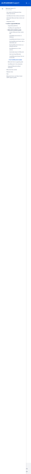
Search (26, 3)
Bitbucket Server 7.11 (11, 8)
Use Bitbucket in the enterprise (15, 64)
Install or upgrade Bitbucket (13, 23)
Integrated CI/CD (10, 21)
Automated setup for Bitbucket (16, 52)
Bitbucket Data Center (11, 69)
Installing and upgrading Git (14, 27)
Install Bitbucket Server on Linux (16, 39)
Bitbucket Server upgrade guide (15, 61)
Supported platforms (13, 25)
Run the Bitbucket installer (15, 59)
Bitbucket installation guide (14, 30)
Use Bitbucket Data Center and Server (15, 15)
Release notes (9, 71)
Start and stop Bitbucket (15, 54)
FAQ (7, 74)
